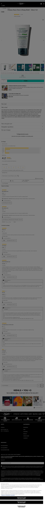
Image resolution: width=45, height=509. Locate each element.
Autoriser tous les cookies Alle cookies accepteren (21, 498)
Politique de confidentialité (5, 495)
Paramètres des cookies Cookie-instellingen (21, 506)
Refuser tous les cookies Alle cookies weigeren (21, 502)
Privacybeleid (12, 495)
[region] (22, 495)
